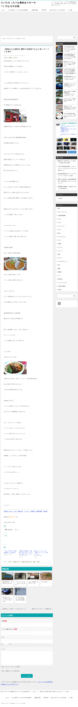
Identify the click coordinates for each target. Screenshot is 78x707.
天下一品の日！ (44, 581)
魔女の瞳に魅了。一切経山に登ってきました (7, 582)
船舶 (59, 268)
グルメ (5, 57)
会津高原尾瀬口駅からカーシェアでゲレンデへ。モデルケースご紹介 (70, 78)
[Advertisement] (39, 23)
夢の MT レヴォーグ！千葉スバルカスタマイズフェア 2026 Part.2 (7, 599)
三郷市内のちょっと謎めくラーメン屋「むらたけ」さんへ (14, 608)
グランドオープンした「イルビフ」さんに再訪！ (20, 583)
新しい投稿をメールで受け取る (11, 671)
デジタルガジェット (63, 261)
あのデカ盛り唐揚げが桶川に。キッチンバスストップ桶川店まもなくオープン (70, 115)
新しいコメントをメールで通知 (11, 666)
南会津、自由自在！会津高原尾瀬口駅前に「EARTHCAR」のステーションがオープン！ (70, 93)
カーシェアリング (62, 212)
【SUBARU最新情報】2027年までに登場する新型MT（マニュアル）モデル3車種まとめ (69, 56)
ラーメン (27, 511)
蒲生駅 (45, 511)
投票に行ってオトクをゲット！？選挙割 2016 (41, 608)
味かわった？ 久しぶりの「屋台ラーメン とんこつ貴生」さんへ (41, 552)
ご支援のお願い (35, 10)
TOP (16, 691)
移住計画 (60, 279)
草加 (38, 561)
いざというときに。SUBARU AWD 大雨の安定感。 (70, 100)
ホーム (3, 10)
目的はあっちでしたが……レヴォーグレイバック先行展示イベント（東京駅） (70, 63)
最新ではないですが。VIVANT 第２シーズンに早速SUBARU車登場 (70, 107)
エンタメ (60, 247)
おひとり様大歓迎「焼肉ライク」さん (33, 582)
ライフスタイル (62, 236)
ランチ (10, 561)
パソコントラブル (62, 282)
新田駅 (33, 511)
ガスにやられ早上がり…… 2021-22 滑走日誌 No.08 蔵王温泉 (20, 598)
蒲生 (34, 561)
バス (59, 275)
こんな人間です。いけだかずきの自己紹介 (18, 10)
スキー (59, 222)
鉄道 (59, 233)
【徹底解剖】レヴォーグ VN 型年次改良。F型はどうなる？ (69, 85)
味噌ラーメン (16, 561)
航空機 (59, 272)
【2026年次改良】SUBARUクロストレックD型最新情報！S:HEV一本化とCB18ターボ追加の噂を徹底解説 (70, 71)
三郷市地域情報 (62, 215)
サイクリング (61, 226)
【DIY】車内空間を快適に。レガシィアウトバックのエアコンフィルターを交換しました (70, 49)
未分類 (59, 289)
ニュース (60, 250)
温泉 (59, 254)
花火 (59, 208)
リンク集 (70, 10)
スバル (59, 219)
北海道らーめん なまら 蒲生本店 (13, 511)
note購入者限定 (62, 286)
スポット (15, 57)
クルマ (59, 229)
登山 (59, 265)
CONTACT (44, 10)
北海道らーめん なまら (26, 561)
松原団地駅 (39, 511)
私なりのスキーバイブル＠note (57, 10)
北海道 (10, 57)
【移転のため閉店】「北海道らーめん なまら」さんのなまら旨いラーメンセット (25, 552)
